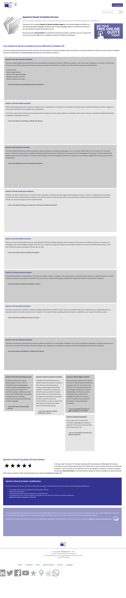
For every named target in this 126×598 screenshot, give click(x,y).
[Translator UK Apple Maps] (48, 572)
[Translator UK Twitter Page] (10, 572)
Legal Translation (48, 565)
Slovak (21, 46)
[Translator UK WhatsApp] (56, 572)
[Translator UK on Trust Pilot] (33, 572)
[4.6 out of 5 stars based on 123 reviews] (27, 466)
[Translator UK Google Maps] (41, 572)
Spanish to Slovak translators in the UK (22, 497)
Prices (38, 565)
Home (20, 565)
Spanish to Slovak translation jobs (100, 519)
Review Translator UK (54, 473)
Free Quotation (117, 5)
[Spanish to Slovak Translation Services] (63, 547)
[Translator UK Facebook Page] (18, 572)
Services (60, 565)
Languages (69, 565)
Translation (29, 565)
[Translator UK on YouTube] (26, 572)
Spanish (11, 46)
